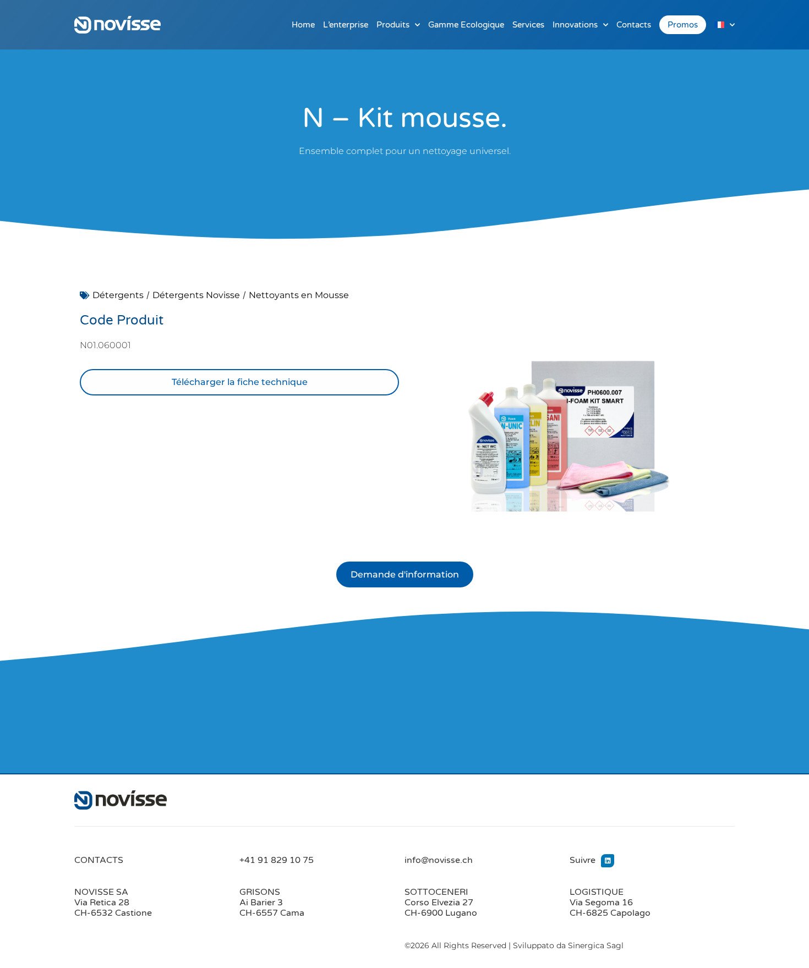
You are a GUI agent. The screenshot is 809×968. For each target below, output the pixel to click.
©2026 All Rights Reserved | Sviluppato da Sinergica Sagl (514, 945)
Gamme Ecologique (466, 25)
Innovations (575, 25)
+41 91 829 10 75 (276, 860)
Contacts (633, 25)
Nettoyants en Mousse (299, 295)
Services (528, 25)
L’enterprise (345, 25)
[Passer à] (724, 24)
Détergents (118, 295)
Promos (683, 25)
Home (303, 25)
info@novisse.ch (438, 860)
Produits (392, 25)
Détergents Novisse (196, 295)
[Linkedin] (607, 860)
